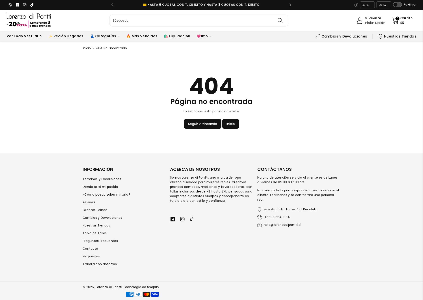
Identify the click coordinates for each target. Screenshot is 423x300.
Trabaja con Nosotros (100, 264)
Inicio (87, 48)
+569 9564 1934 (277, 217)
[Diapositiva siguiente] (290, 5)
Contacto (90, 248)
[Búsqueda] (280, 20)
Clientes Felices (95, 210)
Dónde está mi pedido (100, 187)
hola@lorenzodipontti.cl (282, 225)
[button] (402, 20)
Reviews (89, 202)
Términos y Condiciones (102, 179)
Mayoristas (91, 256)
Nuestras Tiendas (400, 36)
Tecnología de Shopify (141, 287)
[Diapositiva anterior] (112, 5)
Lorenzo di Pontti (109, 287)
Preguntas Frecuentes (100, 241)
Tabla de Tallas (95, 233)
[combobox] (198, 20)
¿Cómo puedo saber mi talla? (106, 194)
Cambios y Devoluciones (344, 36)
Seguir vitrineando (202, 124)
